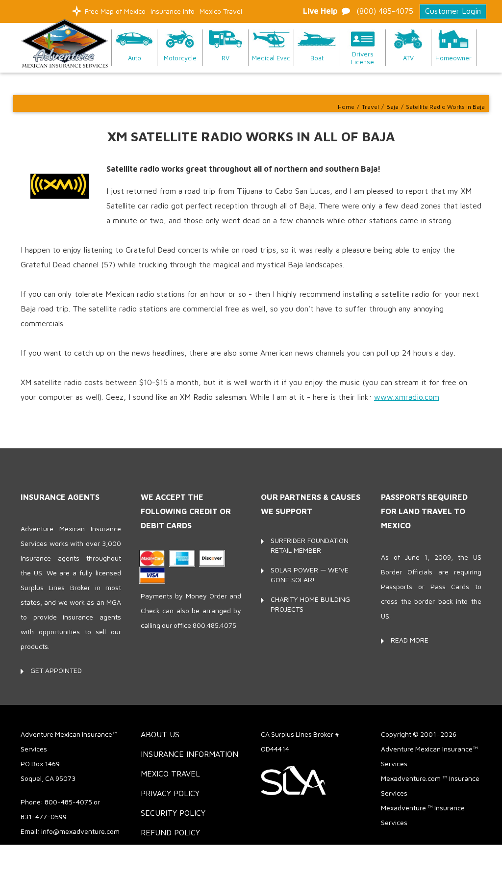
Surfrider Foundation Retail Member (310, 545)
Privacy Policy (170, 793)
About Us (160, 734)
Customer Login (453, 10)
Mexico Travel (221, 11)
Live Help (320, 10)
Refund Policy (170, 832)
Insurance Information (189, 754)
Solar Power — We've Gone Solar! (310, 575)
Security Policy (173, 812)
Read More (409, 640)
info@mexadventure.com (80, 831)
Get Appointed (56, 670)
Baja (392, 106)
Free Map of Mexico (115, 11)
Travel (370, 106)
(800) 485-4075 (384, 10)
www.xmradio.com (406, 396)
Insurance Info (173, 11)
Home (346, 106)
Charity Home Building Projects (310, 604)
